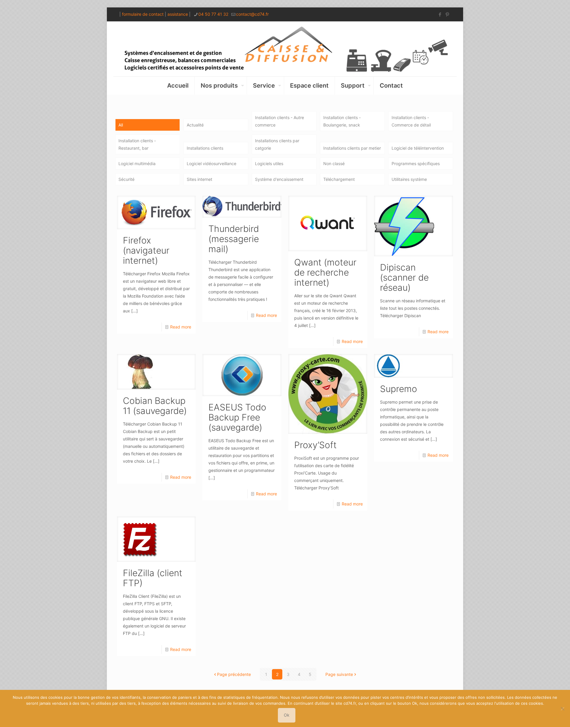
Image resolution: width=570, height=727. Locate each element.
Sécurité (126, 179)
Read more (180, 326)
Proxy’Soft (315, 445)
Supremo (398, 388)
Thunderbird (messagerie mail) (233, 238)
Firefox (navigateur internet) (146, 250)
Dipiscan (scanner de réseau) (404, 277)
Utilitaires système (409, 179)
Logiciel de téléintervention (418, 148)
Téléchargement (339, 179)
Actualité (195, 124)
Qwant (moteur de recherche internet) (325, 272)
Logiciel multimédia (137, 163)
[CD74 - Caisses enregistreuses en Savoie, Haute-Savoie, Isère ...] (285, 48)
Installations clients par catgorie (277, 144)
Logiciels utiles (269, 163)
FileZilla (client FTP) (152, 578)
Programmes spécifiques (416, 163)
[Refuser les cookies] (563, 709)
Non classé (334, 163)
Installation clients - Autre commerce (279, 121)
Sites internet (199, 179)
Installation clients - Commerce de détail (411, 121)
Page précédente (234, 674)
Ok (286, 714)
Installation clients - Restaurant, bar (137, 144)
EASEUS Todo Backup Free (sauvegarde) (237, 417)
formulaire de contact (143, 14)
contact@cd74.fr (252, 14)
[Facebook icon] (440, 14)
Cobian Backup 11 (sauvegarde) (155, 405)
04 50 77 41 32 (213, 14)
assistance (177, 14)
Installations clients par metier (352, 148)
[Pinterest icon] (447, 14)
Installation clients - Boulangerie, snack (342, 121)
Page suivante (339, 674)
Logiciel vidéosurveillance (211, 163)
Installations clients (205, 148)
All (120, 124)
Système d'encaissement (279, 179)
